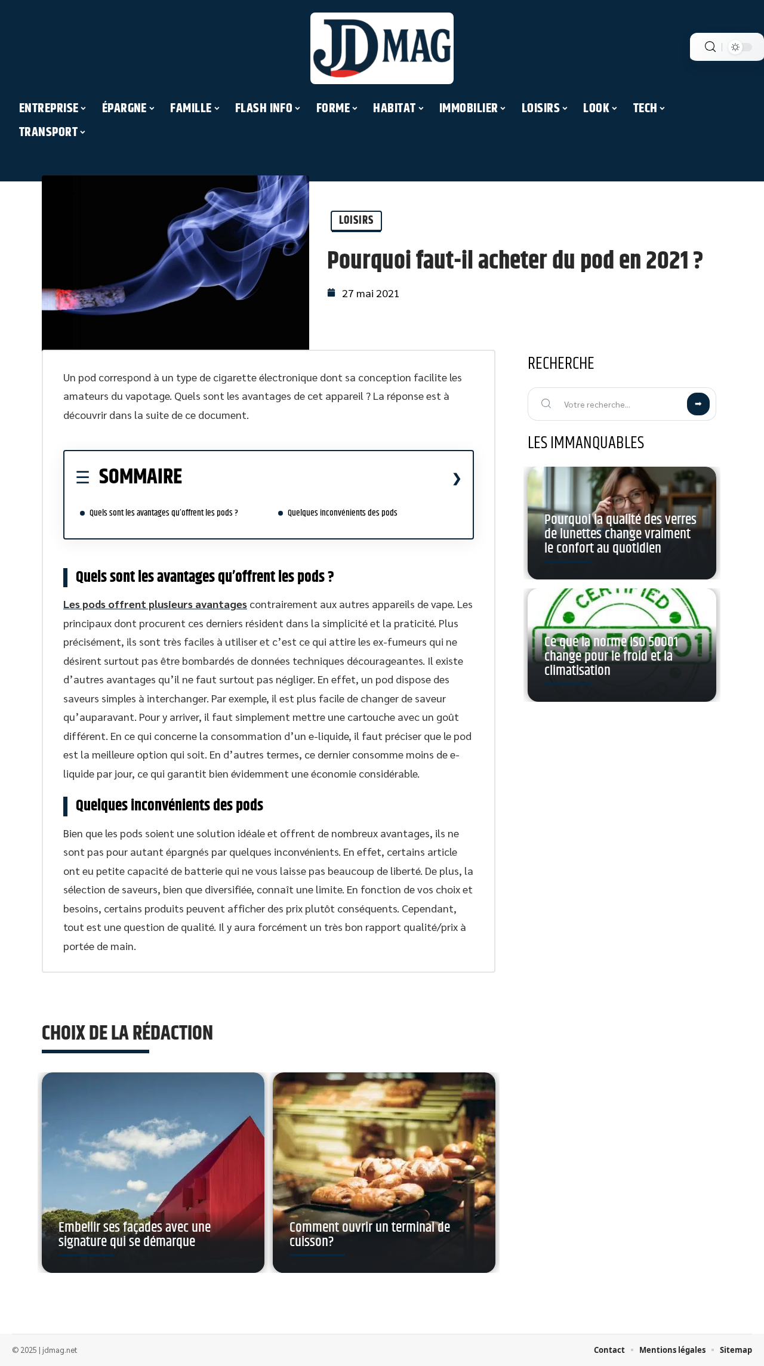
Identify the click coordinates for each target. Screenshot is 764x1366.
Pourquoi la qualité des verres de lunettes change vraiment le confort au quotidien (620, 534)
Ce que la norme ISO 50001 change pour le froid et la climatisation (611, 656)
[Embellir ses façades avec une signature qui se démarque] (153, 1172)
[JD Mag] (382, 48)
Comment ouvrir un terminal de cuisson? (369, 1235)
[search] (710, 47)
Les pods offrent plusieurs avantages (155, 603)
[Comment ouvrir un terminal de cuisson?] (384, 1172)
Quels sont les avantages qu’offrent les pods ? (164, 513)
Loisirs (356, 220)
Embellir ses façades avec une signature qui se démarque (134, 1235)
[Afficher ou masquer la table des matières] (322, 478)
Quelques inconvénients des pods (343, 513)
